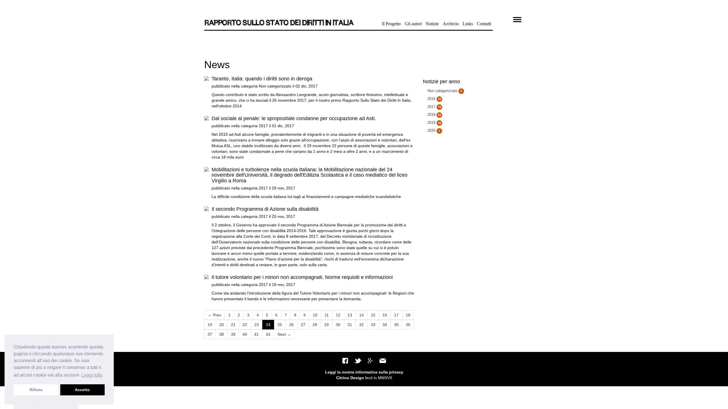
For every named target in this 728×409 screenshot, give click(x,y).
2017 (263, 126)
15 (373, 315)
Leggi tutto (91, 375)
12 (338, 315)
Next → (284, 334)
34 (384, 324)
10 (315, 315)
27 (303, 324)
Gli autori (413, 23)
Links (468, 23)
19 (210, 324)
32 (361, 324)
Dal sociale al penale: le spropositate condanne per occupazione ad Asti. (294, 118)
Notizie (432, 23)
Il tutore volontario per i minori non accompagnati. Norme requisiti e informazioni (302, 277)
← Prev (214, 315)
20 (221, 324)
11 (326, 315)
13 (350, 315)
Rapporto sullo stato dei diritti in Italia (278, 22)
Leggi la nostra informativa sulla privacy (364, 372)
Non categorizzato (275, 86)
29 (326, 324)
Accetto (82, 389)
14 (361, 315)
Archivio (451, 23)
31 (350, 324)
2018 (434, 114)
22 (245, 324)
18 (408, 315)
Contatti (484, 23)
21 (233, 324)
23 (256, 324)
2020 (433, 130)
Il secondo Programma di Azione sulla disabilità (265, 209)
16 (384, 315)
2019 (434, 122)
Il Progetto (391, 23)
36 (408, 324)
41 (256, 334)
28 (315, 324)
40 (245, 334)
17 (396, 315)
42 (268, 334)
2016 (434, 99)
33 (373, 324)
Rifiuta (36, 389)
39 (233, 334)
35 (396, 324)
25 (280, 324)
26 (291, 324)
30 (338, 324)
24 (268, 324)
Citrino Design (350, 377)
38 (221, 334)
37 (210, 334)
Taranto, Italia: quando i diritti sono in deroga (262, 79)
